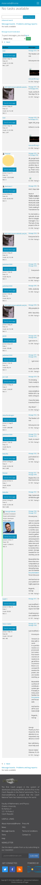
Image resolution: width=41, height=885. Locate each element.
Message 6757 (33, 87)
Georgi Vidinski (10, 511)
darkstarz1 (8, 186)
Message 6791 (33, 355)
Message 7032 (33, 415)
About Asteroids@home (11, 823)
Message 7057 (33, 492)
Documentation (34, 573)
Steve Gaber (7, 624)
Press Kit (25, 823)
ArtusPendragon (8, 415)
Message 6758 (33, 117)
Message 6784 (33, 305)
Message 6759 (33, 153)
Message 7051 (33, 473)
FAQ (23, 827)
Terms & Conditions (30, 831)
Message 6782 (33, 264)
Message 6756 (33, 50)
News (4, 827)
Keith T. (5, 599)
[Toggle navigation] (38, 3)
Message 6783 (33, 285)
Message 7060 (33, 511)
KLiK (4, 51)
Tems (4, 834)
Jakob (4, 336)
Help (3, 838)
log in (27, 35)
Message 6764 (33, 233)
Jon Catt (5, 377)
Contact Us (26, 834)
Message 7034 (33, 434)
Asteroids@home (10, 3)
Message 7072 (33, 623)
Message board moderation (11, 32)
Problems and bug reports (26, 24)
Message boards (8, 24)
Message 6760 (33, 186)
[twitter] (5, 869)
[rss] (19, 869)
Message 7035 (33, 453)
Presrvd (7, 154)
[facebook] (12, 869)
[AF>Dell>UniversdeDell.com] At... (16, 87)
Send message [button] (9, 55)
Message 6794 (33, 376)
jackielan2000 (7, 264)
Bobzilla (5, 454)
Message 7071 (33, 599)
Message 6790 (33, 336)
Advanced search (7, 20)
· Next (7, 42)
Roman (5, 473)
